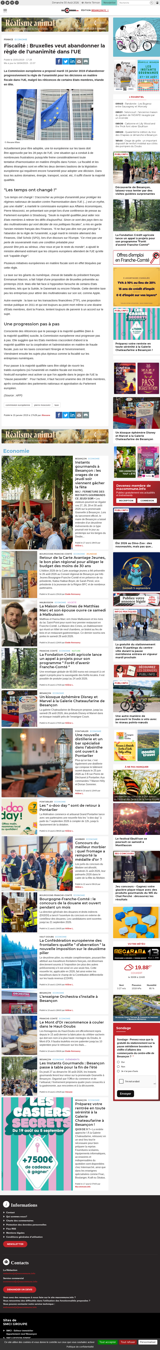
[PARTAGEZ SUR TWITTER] (65, 61)
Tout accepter (107, 1342)
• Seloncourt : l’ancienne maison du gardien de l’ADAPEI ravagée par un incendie (136, 115)
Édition (86, 10)
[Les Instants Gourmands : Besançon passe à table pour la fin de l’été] (19, 1069)
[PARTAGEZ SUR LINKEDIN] (72, 61)
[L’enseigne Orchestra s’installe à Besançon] (19, 1002)
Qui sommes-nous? (16, 1216)
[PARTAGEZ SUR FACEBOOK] (59, 61)
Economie (21, 39)
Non (123, 1066)
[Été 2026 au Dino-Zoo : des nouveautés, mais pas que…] (136, 523)
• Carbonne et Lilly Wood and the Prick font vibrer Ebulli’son (135, 125)
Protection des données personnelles (26, 1224)
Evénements (72, 1059)
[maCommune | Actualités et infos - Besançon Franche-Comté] (70, 10)
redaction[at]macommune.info (19, 1273)
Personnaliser (148, 1342)
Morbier (80, 839)
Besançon (81, 458)
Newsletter (15, 1244)
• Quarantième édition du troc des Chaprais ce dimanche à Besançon (136, 133)
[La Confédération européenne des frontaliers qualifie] (19, 946)
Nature (76, 651)
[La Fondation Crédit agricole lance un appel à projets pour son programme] (19, 660)
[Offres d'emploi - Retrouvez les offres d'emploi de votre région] (136, 263)
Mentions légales (15, 1233)
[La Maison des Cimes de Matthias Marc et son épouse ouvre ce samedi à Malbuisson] (19, 612)
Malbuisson (46, 602)
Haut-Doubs (47, 937)
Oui (123, 1062)
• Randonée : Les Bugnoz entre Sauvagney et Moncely (133, 105)
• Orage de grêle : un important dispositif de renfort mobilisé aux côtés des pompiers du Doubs (136, 143)
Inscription (126, 500)
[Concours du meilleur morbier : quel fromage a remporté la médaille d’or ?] (37, 850)
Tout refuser (128, 1342)
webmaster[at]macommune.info (20, 1307)
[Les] (19, 811)
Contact (10, 1212)
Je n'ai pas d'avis (129, 1071)
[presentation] (115, 784)
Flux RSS (11, 1228)
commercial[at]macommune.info (20, 1281)
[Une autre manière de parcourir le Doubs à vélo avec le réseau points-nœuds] (136, 696)
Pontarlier (81, 731)
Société (72, 602)
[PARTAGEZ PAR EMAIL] (79, 61)
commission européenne (18, 405)
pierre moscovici (42, 405)
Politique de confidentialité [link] (80, 1346)
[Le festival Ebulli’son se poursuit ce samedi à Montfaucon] (136, 819)
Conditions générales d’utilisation (24, 1237)
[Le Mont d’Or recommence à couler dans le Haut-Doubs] (19, 1028)
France (8, 39)
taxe (57, 405)
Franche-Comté (49, 651)
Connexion (147, 500)
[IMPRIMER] (86, 61)
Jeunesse (91, 554)
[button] (151, 2)
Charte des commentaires (19, 1220)
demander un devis (19, 1289)
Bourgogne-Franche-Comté (56, 554)
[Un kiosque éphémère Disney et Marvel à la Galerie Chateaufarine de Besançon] (19, 702)
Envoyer (125, 1093)
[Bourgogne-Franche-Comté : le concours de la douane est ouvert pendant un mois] (19, 904)
